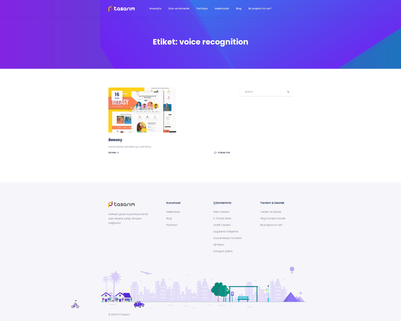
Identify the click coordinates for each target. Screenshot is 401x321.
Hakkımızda (222, 8)
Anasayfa (155, 8)
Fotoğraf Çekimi (222, 251)
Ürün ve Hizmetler (179, 8)
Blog (238, 8)
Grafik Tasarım (222, 225)
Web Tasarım (221, 212)
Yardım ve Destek (270, 212)
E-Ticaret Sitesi (222, 218)
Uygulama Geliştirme (225, 231)
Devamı (112, 152)
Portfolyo (202, 8)
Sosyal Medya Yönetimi (227, 238)
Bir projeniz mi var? (259, 8)
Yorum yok (223, 152)
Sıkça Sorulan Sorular (273, 218)
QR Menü (218, 244)
